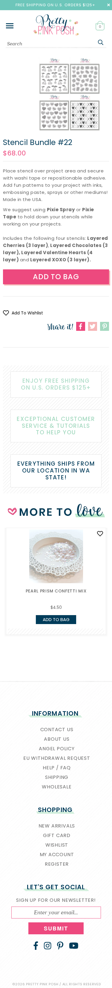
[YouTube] (74, 945)
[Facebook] (35, 945)
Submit (56, 928)
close (108, 5)
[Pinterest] (60, 945)
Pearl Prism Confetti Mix (56, 591)
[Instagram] (47, 945)
